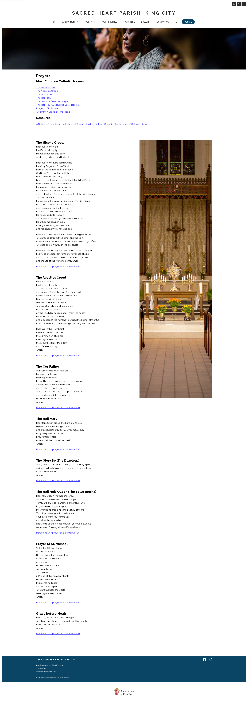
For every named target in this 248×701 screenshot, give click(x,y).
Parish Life (130, 22)
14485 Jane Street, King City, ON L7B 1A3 (50, 665)
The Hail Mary (43, 97)
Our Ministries (109, 22)
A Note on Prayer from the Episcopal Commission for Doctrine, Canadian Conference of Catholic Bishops (92, 124)
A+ (234, 4)
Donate (188, 22)
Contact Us (163, 22)
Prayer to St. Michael (47, 108)
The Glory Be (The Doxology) (52, 101)
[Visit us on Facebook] (204, 659)
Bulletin (145, 22)
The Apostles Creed (47, 90)
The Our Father (44, 94)
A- (239, 4)
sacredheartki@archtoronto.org (46, 671)
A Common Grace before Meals (53, 111)
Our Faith (90, 22)
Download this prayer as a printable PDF (58, 266)
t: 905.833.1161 (41, 668)
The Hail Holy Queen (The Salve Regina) (57, 104)
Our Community (70, 22)
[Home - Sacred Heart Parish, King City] (53, 22)
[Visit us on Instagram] (210, 659)
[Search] (175, 22)
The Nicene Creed (46, 87)
